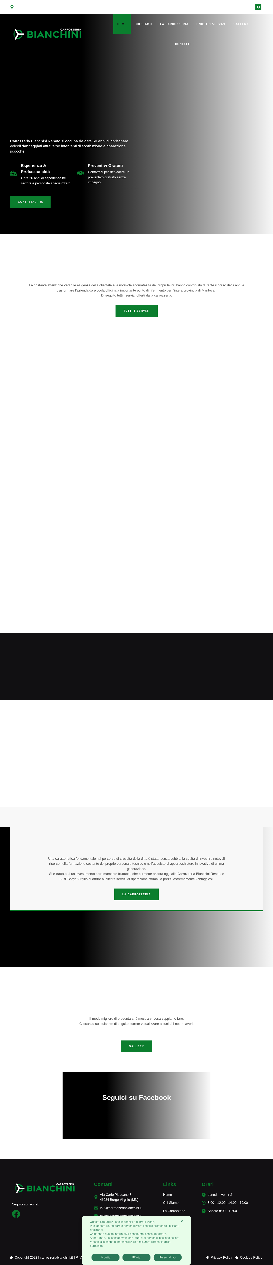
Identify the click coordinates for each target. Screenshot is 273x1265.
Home (122, 24)
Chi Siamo (143, 24)
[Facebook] (258, 7)
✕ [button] (182, 1221)
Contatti (183, 44)
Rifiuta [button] (136, 1257)
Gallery (241, 24)
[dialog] (136, 1240)
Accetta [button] (105, 1257)
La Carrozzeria (174, 24)
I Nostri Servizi (210, 24)
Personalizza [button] (167, 1257)
